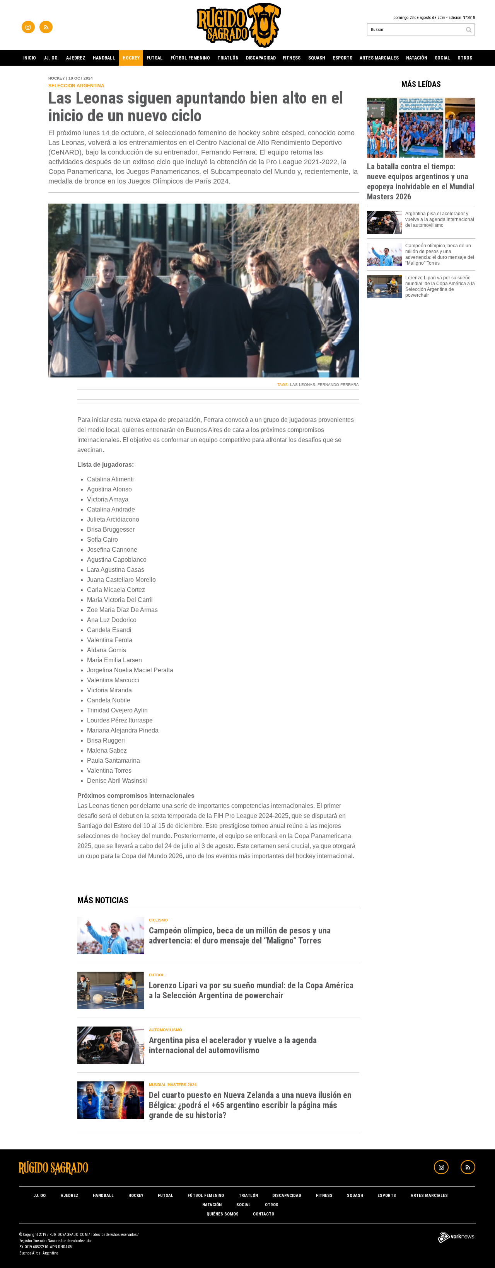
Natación (416, 58)
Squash (316, 58)
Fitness (291, 58)
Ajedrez (75, 58)
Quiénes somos (223, 1214)
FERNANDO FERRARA (338, 384)
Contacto (263, 1214)
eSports (342, 58)
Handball (104, 58)
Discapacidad (261, 58)
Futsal (155, 58)
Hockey (131, 58)
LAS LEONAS (302, 384)
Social (442, 58)
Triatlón (228, 58)
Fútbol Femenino (190, 58)
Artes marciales (379, 58)
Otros (464, 58)
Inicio (29, 58)
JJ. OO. (51, 58)
